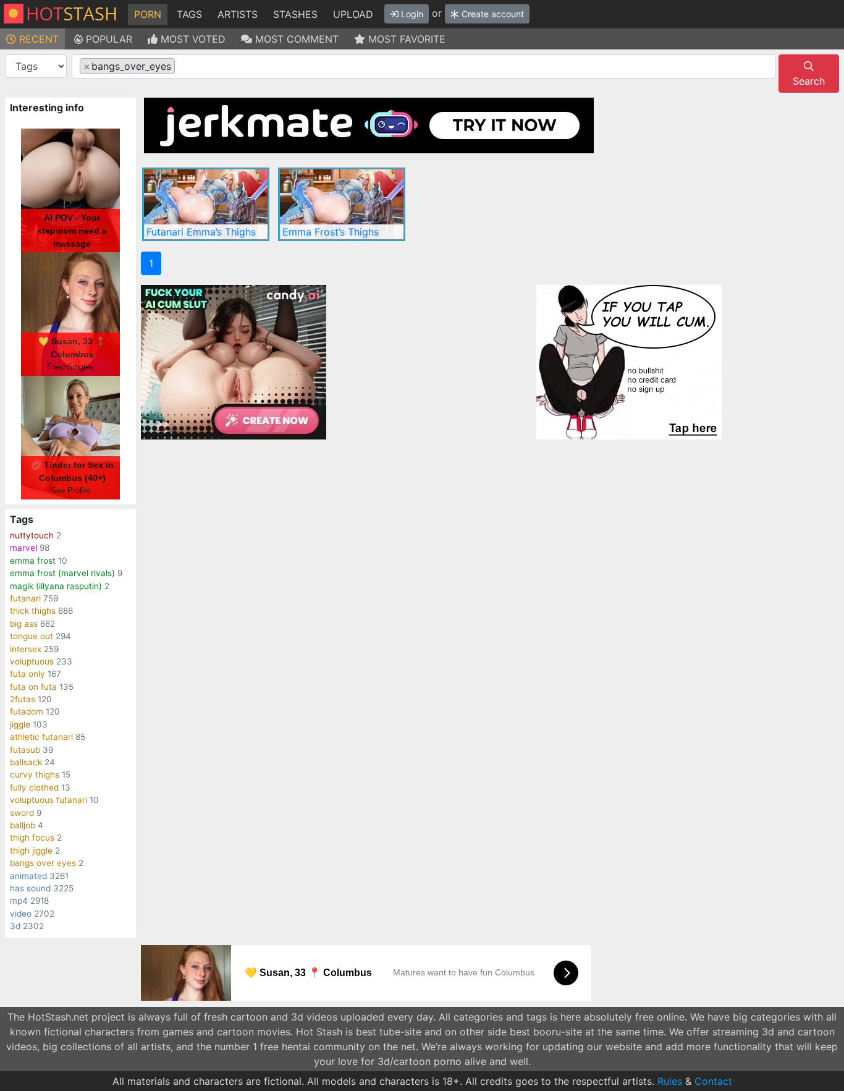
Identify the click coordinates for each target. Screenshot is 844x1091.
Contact (713, 1081)
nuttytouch (32, 535)
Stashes (295, 14)
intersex (25, 649)
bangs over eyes (43, 863)
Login (411, 14)
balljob (22, 825)
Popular (107, 39)
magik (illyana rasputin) (56, 586)
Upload (353, 14)
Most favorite (405, 39)
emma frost (33, 561)
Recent (37, 39)
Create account (491, 14)
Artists (237, 14)
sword (22, 813)
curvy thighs (34, 774)
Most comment (295, 39)
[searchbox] (181, 66)
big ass (24, 624)
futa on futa (33, 687)
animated (28, 876)
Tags (189, 14)
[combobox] (424, 66)
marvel (23, 548)
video (21, 914)
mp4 (19, 901)
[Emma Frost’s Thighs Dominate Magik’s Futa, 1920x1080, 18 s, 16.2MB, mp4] (341, 204)
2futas (22, 699)
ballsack (26, 762)
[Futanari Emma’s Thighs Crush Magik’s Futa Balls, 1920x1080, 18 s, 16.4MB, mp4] (206, 204)
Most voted (192, 39)
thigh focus (32, 838)
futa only (27, 674)
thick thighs (33, 611)
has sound (30, 888)
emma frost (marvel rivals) (62, 573)
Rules (669, 1081)
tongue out (31, 636)
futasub (25, 750)
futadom (26, 711)
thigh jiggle (31, 850)
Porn (147, 14)
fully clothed (34, 787)
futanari (25, 598)
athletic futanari (41, 737)
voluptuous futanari (48, 800)
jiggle (20, 724)
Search (809, 81)
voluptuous (32, 661)
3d (15, 926)
